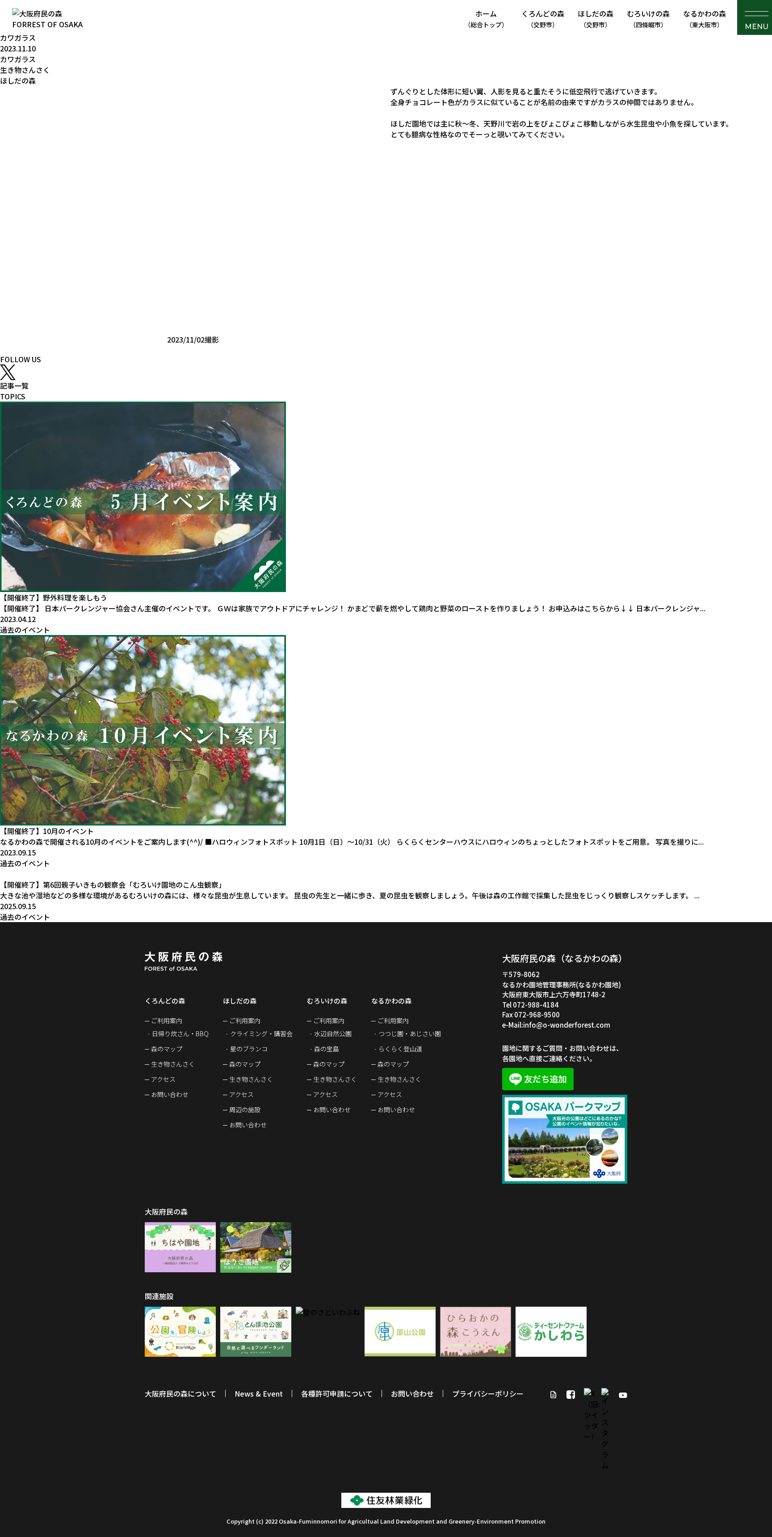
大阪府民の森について (180, 1393)
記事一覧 (14, 385)
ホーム (486, 18)
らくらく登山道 (400, 1048)
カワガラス (18, 37)
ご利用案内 (166, 1020)
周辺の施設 (244, 1109)
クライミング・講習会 (261, 1033)
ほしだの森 (595, 18)
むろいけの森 (648, 18)
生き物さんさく (173, 1063)
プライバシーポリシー (488, 1393)
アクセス (163, 1079)
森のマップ (166, 1048)
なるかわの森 (704, 18)
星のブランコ (249, 1048)
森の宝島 (326, 1048)
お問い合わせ (170, 1094)
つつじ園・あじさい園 (409, 1033)
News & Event (259, 1393)
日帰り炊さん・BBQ (180, 1033)
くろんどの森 (542, 18)
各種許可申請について (337, 1393)
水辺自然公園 (333, 1033)
